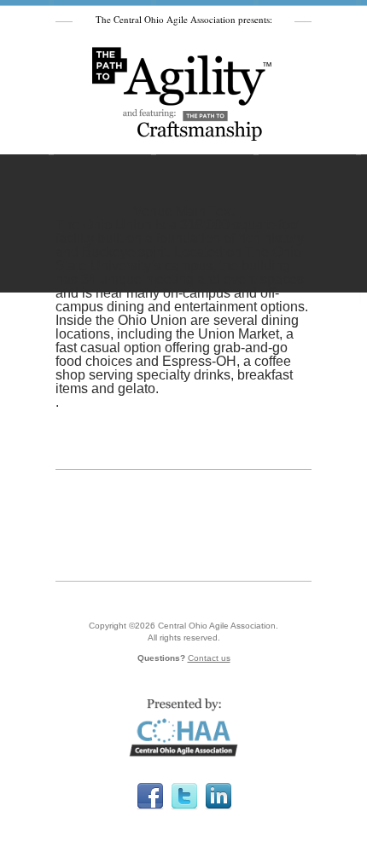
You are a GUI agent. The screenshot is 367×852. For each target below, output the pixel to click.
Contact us (209, 658)
